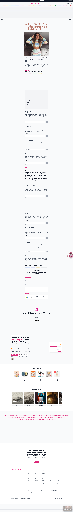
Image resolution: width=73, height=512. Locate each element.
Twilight (29, 5)
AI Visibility (41, 490)
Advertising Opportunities (32, 492)
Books (36, 471)
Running (53, 5)
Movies (50, 478)
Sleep (62, 5)
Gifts (55, 5)
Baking (60, 5)
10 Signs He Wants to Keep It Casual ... (11, 415)
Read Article (19, 405)
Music (47, 5)
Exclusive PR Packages (43, 492)
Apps (36, 470)
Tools (29, 485)
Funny (7, 5)
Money (42, 5)
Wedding (50, 483)
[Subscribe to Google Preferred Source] (30, 297)
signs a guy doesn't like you (59, 417)
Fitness (50, 473)
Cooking (50, 471)
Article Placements (54, 490)
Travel (36, 483)
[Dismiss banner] (47, 296)
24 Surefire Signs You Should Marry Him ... (30, 417)
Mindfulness (26, 5)
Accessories (17, 5)
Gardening (43, 475)
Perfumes (50, 480)
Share (46, 57)
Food (57, 473)
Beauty (38, 5)
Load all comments (28, 277)
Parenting (43, 480)
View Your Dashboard (24, 354)
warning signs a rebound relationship (46, 417)
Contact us (29, 490)
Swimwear (4, 5)
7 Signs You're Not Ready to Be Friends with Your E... (59, 415)
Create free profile (14, 354)
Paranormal (13, 5)
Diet (29, 473)
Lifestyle (71, 5)
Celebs (43, 471)
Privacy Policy (53, 492)
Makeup (36, 478)
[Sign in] (71, 3)
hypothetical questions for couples (33, 173)
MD (32, 57)
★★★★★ (70, 19)
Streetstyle (65, 5)
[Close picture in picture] (63, 506)
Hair (44, 5)
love (2, 19)
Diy (40, 5)
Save (43, 57)
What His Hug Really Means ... (44, 415)
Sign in (27, 356)
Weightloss (58, 483)
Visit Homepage (36, 461)
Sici (26, 57)
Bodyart (32, 5)
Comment (27, 293)
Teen (68, 5)
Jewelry (10, 5)
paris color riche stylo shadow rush (15, 417)
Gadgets (36, 475)
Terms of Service (30, 493)
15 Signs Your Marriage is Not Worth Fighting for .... (28, 415)
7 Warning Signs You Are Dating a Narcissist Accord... (45, 419)
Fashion (35, 5)
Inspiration (50, 5)
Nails (57, 5)
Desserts (20, 5)
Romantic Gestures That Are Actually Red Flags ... (26, 419)
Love (1, 5)
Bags (23, 5)
